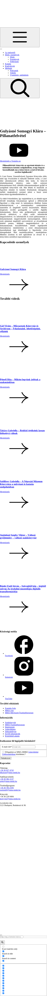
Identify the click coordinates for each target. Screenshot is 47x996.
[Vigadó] (18, 914)
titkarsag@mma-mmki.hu (10, 772)
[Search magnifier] (2, 942)
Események (14, 59)
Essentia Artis (10, 708)
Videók (13, 73)
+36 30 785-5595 (7, 788)
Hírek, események (12, 55)
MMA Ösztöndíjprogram (15, 725)
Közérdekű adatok (12, 736)
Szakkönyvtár (10, 722)
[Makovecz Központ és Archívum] (16, 876)
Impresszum (10, 727)
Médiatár (8, 68)
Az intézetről (10, 53)
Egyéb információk (12, 734)
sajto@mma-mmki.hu (8, 781)
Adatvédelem (10, 729)
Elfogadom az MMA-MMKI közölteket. (20, 753)
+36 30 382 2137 (7, 779)
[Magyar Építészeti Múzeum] (12, 932)
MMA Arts (9, 710)
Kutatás (8, 64)
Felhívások (14, 62)
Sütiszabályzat (10, 731)
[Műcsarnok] (11, 925)
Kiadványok (10, 66)
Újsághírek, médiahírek (19, 75)
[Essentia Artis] (21, 111)
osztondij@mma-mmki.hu (10, 790)
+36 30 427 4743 (7, 770)
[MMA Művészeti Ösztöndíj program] (8, 125)
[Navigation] (20, 37)
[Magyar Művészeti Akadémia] (7, 823)
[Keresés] (20, 88)
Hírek (12, 57)
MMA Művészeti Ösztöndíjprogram (19, 713)
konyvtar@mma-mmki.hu (10, 799)
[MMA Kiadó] (8, 836)
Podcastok (14, 71)
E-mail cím (7, 747)
